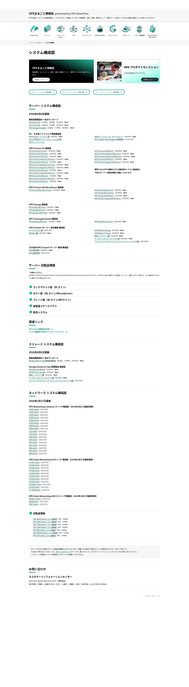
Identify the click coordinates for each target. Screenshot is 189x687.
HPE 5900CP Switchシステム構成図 (45, 533)
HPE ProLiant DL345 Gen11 (38, 170)
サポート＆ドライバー (63, 552)
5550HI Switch (34, 426)
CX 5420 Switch (34, 462)
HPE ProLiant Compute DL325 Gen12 (42, 165)
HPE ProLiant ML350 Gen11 (104, 196)
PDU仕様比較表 (34, 253)
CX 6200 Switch (34, 470)
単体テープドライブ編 (102, 236)
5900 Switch (33, 437)
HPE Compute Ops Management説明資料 (109, 139)
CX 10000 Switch (35, 490)
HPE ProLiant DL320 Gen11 (38, 156)
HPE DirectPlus (79, 13)
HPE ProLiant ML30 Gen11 (103, 190)
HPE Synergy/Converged (37, 128)
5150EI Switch (34, 415)
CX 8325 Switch (34, 482)
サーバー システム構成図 (41, 92)
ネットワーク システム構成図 (107, 92)
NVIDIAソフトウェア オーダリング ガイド (108, 136)
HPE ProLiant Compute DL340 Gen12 (42, 167)
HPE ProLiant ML (35, 125)
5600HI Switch (34, 428)
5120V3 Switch (34, 409)
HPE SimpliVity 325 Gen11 (103, 221)
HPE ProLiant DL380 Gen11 (104, 151)
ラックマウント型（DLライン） (50, 287)
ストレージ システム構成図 (73, 92)
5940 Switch (33, 440)
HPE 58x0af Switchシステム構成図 (45, 519)
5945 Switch (33, 445)
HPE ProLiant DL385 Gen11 (104, 159)
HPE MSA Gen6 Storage (102, 230)
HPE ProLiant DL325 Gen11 (38, 162)
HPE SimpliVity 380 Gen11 (38, 221)
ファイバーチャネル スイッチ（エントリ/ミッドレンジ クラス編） (117, 241)
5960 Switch (33, 448)
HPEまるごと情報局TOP (36, 43)
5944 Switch (33, 442)
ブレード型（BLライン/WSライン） (52, 299)
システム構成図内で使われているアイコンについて (46, 332)
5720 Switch (33, 434)
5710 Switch (33, 431)
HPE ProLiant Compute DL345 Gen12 (42, 173)
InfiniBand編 (33, 233)
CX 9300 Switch (34, 487)
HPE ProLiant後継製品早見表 (39, 329)
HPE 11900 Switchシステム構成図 (45, 527)
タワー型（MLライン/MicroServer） (53, 293)
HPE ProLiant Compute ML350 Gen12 (107, 198)
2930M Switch (34, 501)
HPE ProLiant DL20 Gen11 (38, 151)
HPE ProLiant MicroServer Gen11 (40, 190)
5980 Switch (33, 453)
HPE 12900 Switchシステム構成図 (45, 522)
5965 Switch (33, 451)
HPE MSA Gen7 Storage (102, 233)
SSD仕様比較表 (34, 250)
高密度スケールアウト (45, 306)
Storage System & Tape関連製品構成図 (42, 361)
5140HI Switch (34, 418)
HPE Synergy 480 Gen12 (37, 210)
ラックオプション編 (36, 230)
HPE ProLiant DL (35, 122)
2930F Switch (33, 504)
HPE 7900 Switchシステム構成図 (44, 530)
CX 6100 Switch (34, 468)
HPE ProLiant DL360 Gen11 (38, 176)
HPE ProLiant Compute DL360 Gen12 (42, 178)
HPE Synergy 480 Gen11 (37, 207)
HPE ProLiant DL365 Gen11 (38, 181)
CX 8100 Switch (34, 476)
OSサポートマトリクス (37, 142)
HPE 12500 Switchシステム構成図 (45, 524)
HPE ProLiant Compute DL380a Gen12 (108, 156)
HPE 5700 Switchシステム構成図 (44, 535)
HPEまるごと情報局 (41, 13)
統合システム (40, 312)
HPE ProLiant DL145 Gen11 (38, 154)
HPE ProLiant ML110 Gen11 (104, 193)
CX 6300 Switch (34, 473)
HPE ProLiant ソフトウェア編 (39, 136)
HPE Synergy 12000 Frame (38, 213)
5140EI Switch (34, 412)
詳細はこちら (148, 79)
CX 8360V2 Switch (35, 484)
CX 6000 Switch (34, 465)
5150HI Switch (34, 420)
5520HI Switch (34, 423)
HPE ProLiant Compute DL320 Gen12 (42, 159)
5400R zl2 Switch (35, 499)
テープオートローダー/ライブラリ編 (106, 238)
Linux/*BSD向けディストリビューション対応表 (45, 139)
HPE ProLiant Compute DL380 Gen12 (107, 154)
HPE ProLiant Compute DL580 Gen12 (107, 162)
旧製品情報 (39, 513)
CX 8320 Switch (34, 479)
